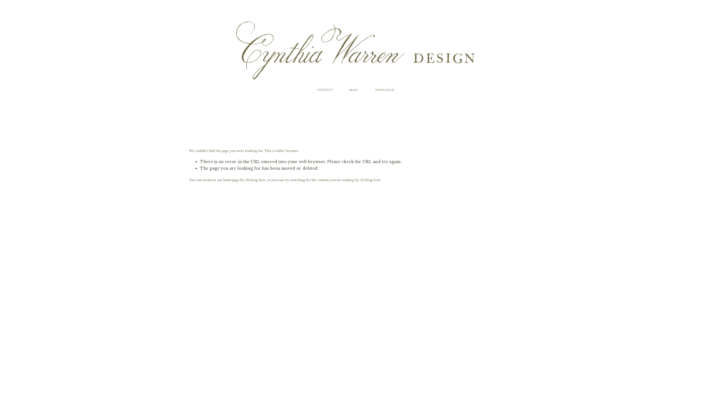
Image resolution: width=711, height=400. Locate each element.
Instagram (384, 90)
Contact (324, 90)
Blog (353, 90)
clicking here (255, 180)
